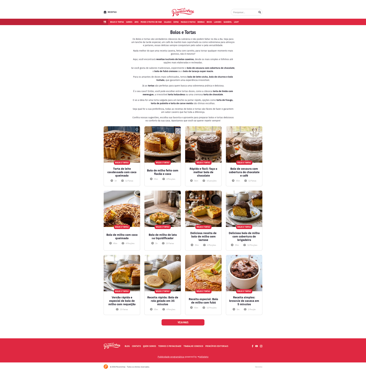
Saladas (167, 22)
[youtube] (256, 346)
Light (236, 22)
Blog (127, 346)
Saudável (228, 22)
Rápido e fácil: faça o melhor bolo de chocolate (203, 172)
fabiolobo (258, 367)
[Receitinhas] (183, 12)
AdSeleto (203, 356)
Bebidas (201, 22)
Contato (136, 346)
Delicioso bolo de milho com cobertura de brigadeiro (244, 236)
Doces (209, 22)
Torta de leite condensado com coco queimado (121, 172)
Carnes (129, 22)
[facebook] (252, 346)
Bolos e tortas (117, 22)
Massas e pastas (188, 22)
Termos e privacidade (169, 346)
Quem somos (149, 346)
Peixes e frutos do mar (151, 22)
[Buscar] (260, 12)
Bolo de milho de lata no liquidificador (163, 236)
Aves (137, 22)
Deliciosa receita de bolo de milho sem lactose (203, 236)
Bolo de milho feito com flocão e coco (162, 172)
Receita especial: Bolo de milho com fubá (203, 300)
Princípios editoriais (216, 346)
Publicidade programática (171, 356)
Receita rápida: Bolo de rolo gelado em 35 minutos (162, 301)
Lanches (217, 22)
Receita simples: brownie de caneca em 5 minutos (244, 301)
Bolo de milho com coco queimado (122, 236)
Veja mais (183, 322)
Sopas (176, 22)
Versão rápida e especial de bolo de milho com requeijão (122, 301)
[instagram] (261, 346)
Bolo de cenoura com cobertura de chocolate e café (244, 172)
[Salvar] (137, 129)
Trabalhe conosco (193, 346)
